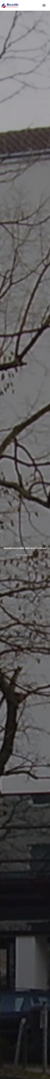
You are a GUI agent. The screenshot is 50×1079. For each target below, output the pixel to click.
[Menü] (44, 5)
